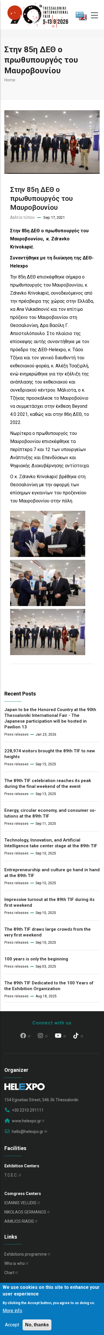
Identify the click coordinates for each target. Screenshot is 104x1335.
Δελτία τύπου (22, 217)
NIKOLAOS (25, 1212)
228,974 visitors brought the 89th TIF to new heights (49, 753)
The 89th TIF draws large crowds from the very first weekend (47, 932)
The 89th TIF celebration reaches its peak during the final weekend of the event (47, 783)
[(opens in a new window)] (25, 1036)
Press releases (16, 734)
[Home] (37, 14)
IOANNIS (20, 1203)
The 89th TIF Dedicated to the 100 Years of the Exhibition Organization (48, 985)
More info (12, 1310)
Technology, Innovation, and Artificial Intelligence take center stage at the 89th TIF (50, 842)
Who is (14, 1263)
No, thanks (37, 1324)
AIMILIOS (19, 1221)
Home (9, 80)
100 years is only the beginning (36, 959)
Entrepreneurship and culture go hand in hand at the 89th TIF (52, 872)
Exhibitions (25, 1254)
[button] (47, 514)
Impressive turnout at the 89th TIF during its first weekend (49, 902)
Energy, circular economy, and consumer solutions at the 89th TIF (50, 813)
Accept (12, 1324)
